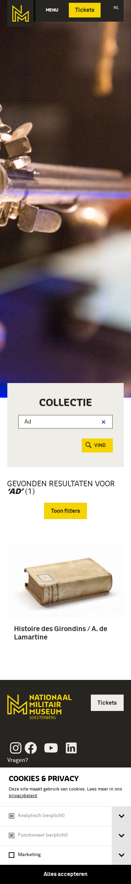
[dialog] (65, 825)
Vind (100, 445)
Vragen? (17, 760)
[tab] (121, 816)
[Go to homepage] (38, 710)
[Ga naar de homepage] (20, 13)
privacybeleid (23, 796)
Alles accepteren (65, 874)
